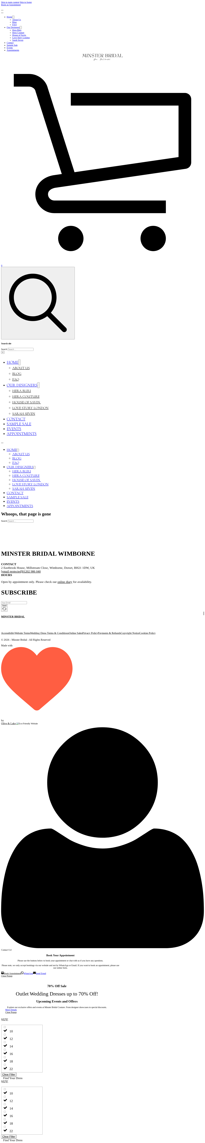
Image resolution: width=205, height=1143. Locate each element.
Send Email (41, 973)
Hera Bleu (16, 30)
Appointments (13, 50)
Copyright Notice (130, 633)
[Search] (38, 303)
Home (9, 17)
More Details (11, 1010)
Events (10, 48)
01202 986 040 (31, 571)
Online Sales (75, 633)
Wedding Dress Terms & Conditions (49, 633)
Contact (10, 43)
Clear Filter (8, 1074)
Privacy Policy (90, 633)
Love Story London (21, 37)
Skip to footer (26, 2)
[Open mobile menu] (2, 442)
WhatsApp (28, 973)
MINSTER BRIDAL (13, 616)
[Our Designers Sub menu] (21, 27)
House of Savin (19, 35)
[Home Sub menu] (13, 17)
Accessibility (8, 633)
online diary (64, 582)
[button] (22, 1021)
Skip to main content (10, 2)
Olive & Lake (8, 723)
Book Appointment (12, 973)
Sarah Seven (17, 40)
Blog (14, 22)
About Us (16, 20)
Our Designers (13, 27)
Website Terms (22, 633)
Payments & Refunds (109, 633)
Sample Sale (12, 45)
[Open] (2, 10)
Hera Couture (18, 32)
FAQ (14, 25)
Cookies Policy (147, 633)
